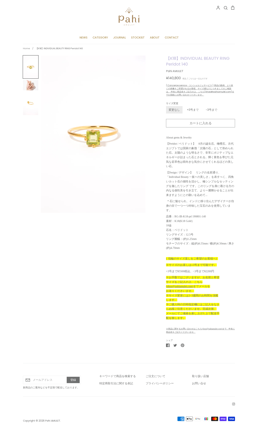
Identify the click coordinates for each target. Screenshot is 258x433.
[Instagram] (232, 404)
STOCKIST (138, 37)
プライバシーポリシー (160, 383)
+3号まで (193, 110)
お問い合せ (199, 383)
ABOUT (155, 37)
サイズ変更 (172, 103)
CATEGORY (100, 37)
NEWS (83, 37)
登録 (73, 380)
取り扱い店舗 (200, 376)
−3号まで (211, 110)
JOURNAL (119, 37)
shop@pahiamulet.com (179, 286)
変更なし (174, 110)
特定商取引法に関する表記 (116, 383)
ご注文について (155, 376)
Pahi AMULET (174, 71)
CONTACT (172, 37)
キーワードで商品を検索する (117, 376)
